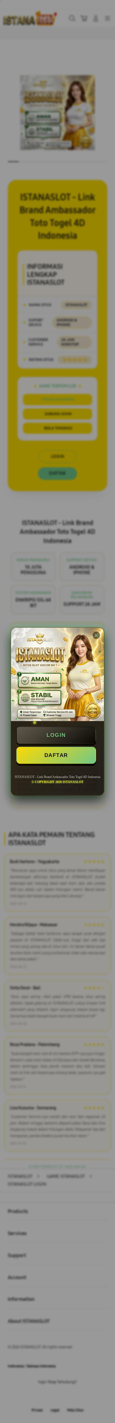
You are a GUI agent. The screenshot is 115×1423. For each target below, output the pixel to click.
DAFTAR (56, 755)
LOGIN (56, 735)
